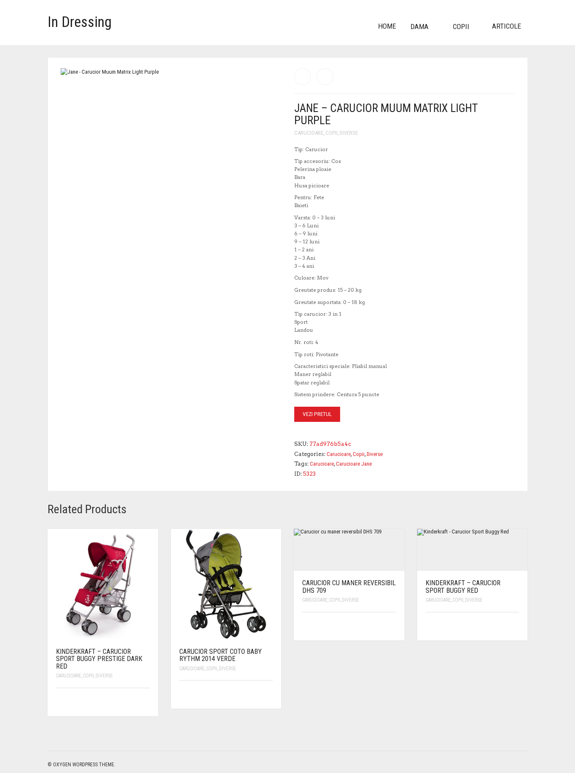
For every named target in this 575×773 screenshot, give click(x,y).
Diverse (349, 133)
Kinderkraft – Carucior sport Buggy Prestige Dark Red (99, 659)
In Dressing (80, 22)
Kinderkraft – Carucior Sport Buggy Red (463, 586)
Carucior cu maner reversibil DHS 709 (349, 586)
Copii (461, 26)
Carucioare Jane (354, 464)
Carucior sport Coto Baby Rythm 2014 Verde (220, 655)
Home (387, 26)
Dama (419, 26)
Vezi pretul (317, 414)
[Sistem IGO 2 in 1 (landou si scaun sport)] (325, 76)
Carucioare (308, 133)
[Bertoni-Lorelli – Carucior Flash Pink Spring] (302, 76)
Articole (506, 26)
